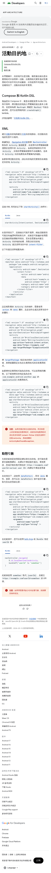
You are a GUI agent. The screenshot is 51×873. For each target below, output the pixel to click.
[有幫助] (18, 47)
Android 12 (6, 761)
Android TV (6, 730)
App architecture (12, 12)
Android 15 (6, 749)
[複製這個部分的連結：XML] (10, 128)
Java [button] (18, 215)
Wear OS (5, 718)
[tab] (7, 215)
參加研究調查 (7, 813)
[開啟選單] (3, 3)
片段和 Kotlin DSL (22, 118)
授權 (11, 855)
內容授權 (32, 619)
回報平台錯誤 (7, 801)
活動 (8, 134)
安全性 (4, 657)
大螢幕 (4, 714)
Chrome (5, 833)
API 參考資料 (7, 783)
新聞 (3, 665)
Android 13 (6, 757)
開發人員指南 (7, 779)
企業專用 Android (9, 653)
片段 (24, 134)
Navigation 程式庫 (20, 142)
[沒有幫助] (21, 47)
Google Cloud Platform (11, 841)
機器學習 (5, 688)
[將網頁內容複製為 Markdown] (37, 54)
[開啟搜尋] (35, 2)
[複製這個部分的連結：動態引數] (16, 453)
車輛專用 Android (9, 726)
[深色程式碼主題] (44, 169)
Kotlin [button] (7, 215)
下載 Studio (6, 787)
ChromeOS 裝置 (8, 722)
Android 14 (6, 753)
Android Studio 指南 (10, 775)
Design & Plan (25, 42)
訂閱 (38, 860)
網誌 (3, 669)
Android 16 (6, 745)
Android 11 (6, 765)
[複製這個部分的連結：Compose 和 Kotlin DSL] (37, 96)
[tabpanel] (25, 222)
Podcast (5, 673)
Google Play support (10, 809)
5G (3, 704)
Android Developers (9, 42)
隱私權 (4, 700)
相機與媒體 (6, 696)
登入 (46, 3)
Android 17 (6, 741)
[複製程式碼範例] (47, 169)
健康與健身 (6, 692)
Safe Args (28, 539)
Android (5, 649)
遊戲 (3, 684)
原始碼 (4, 661)
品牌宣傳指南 (21, 855)
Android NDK (7, 791)
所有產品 (5, 845)
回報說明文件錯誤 (9, 805)
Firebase (5, 837)
